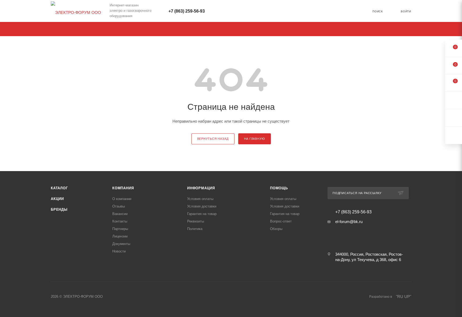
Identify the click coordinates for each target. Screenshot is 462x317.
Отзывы (118, 206)
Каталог (59, 188)
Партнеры (120, 229)
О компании (121, 199)
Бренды (59, 209)
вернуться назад (213, 138)
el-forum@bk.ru (349, 221)
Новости (119, 251)
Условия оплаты (200, 199)
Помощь (279, 188)
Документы (121, 244)
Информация (201, 188)
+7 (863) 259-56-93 (186, 11)
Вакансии (120, 214)
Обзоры (276, 229)
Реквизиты (195, 221)
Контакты (119, 221)
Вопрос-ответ (281, 221)
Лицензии (120, 236)
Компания (123, 188)
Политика (194, 229)
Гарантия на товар (202, 214)
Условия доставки (201, 206)
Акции (57, 199)
